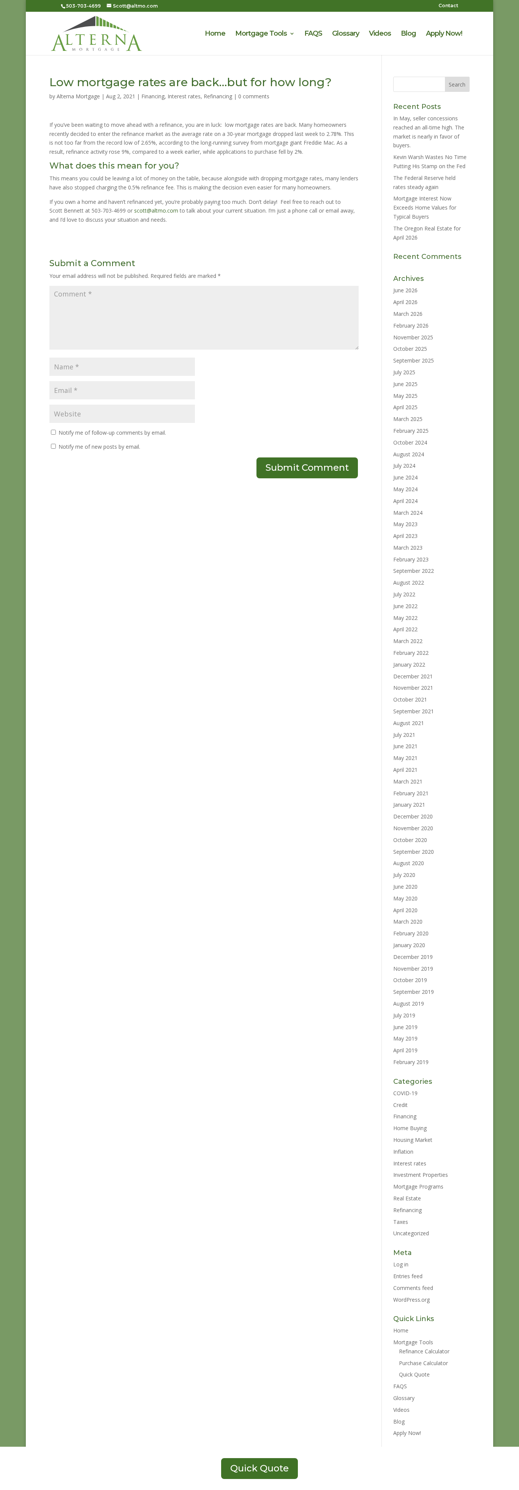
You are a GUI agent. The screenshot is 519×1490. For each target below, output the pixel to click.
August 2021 (408, 723)
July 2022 (404, 594)
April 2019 (405, 1050)
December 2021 (413, 676)
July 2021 (404, 734)
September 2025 (413, 360)
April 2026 (405, 302)
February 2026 (411, 325)
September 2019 (413, 991)
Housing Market (412, 1139)
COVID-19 (405, 1093)
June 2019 (405, 1027)
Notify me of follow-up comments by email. (112, 432)
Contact (448, 5)
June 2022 (405, 606)
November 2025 (413, 337)
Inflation (403, 1151)
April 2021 (405, 769)
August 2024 (408, 454)
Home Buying (410, 1128)
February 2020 (411, 933)
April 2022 (405, 629)
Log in (400, 1264)
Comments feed (413, 1287)
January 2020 (409, 945)
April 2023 (405, 535)
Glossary (345, 34)
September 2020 (413, 851)
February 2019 (411, 1062)
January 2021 (409, 804)
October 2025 (410, 348)
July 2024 (404, 465)
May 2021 (405, 758)
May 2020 (405, 898)
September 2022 (413, 570)
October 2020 (410, 840)
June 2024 (405, 477)
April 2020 (405, 910)
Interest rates (184, 96)
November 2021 (413, 687)
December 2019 (413, 956)
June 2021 (405, 746)
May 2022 (405, 617)
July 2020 (404, 874)
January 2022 (409, 664)
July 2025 (404, 372)
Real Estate (407, 1198)
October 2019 (410, 980)
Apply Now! (444, 34)
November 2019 (413, 968)
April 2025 (405, 407)
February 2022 (411, 652)
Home (215, 34)
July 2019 (404, 1015)
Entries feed (407, 1276)
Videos (380, 34)
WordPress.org (411, 1299)
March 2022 (407, 641)
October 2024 (410, 442)
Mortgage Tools (261, 34)
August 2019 (408, 1003)
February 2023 (411, 559)
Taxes (400, 1221)
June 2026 (405, 290)
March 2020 (407, 921)
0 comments (253, 96)
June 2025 (405, 384)
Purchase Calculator (423, 1363)
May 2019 (405, 1038)
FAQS (313, 34)
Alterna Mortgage (78, 96)
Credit (400, 1104)
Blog (408, 34)
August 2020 (408, 863)
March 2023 (407, 547)
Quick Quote (414, 1374)
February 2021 (411, 793)
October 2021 (410, 699)
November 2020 (413, 828)
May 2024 (405, 489)
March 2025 (407, 419)
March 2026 (407, 313)
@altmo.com (156, 210)
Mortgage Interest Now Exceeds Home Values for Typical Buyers (424, 207)
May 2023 (405, 524)
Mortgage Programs (418, 1186)
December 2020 (413, 816)
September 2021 (413, 711)
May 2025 (405, 395)
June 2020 (405, 886)
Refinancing (218, 96)
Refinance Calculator (424, 1351)
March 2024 (407, 512)
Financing (153, 96)
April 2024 (405, 501)
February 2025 (411, 430)
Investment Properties (420, 1174)
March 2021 (407, 781)
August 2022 (408, 582)
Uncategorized (411, 1233)
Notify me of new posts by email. (99, 446)
